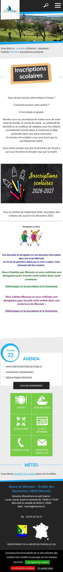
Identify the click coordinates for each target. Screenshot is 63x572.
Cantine (20, 407)
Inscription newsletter (42, 451)
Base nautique (42, 407)
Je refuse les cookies (23, 568)
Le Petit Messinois (42, 430)
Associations (21, 428)
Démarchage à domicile (19, 377)
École (14, 51)
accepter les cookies (25, 473)
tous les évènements (31, 385)
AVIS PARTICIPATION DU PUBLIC (24, 366)
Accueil (20, 48)
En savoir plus (45, 568)
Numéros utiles (21, 449)
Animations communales (19, 371)
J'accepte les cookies (37, 562)
